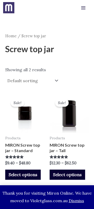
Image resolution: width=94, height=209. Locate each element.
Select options (23, 174)
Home (11, 35)
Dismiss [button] (76, 200)
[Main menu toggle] (83, 7)
